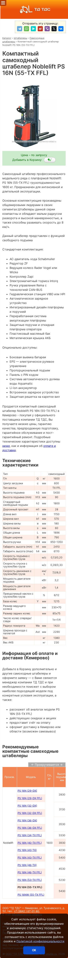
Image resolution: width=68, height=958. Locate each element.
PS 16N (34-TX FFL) (30, 835)
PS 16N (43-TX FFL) (30, 857)
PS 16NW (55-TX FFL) (31, 894)
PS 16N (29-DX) (27, 790)
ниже (6, 446)
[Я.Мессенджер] (33, 29)
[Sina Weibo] (40, 29)
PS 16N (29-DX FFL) (30, 798)
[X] (54, 29)
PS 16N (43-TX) (27, 850)
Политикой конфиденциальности (40, 941)
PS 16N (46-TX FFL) (30, 872)
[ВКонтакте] (61, 29)
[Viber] (47, 29)
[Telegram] (20, 29)
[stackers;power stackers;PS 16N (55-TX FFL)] (50, 160)
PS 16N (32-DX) (27, 805)
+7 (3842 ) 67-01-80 (26, 911)
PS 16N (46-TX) (27, 865)
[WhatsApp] (26, 29)
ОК (34, 950)
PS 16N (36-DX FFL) (30, 827)
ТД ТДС (42, 9)
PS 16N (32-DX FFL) (30, 813)
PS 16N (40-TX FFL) (30, 842)
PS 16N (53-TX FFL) (30, 879)
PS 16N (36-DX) (27, 820)
